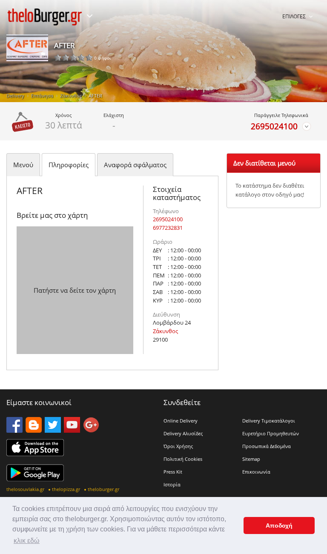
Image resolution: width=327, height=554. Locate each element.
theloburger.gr (103, 489)
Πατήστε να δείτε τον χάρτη (75, 290)
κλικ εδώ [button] (27, 540)
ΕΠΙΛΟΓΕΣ (294, 16)
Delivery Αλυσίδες (183, 433)
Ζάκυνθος (71, 95)
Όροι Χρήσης (178, 446)
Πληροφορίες (69, 164)
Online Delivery (181, 420)
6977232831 (168, 227)
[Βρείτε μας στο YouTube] (72, 430)
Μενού (23, 164)
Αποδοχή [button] (279, 525)
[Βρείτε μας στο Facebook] (14, 430)
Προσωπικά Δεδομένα (266, 446)
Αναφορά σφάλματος (135, 164)
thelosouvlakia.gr (25, 489)
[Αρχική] (44, 17)
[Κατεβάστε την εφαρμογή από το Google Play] (35, 478)
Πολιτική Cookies (183, 459)
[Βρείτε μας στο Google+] (91, 430)
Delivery (15, 95)
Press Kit (173, 471)
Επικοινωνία (256, 471)
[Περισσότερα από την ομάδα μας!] (89, 16)
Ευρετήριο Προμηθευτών (270, 433)
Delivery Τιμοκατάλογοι (268, 420)
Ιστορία (172, 484)
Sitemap (251, 459)
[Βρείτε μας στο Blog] (34, 430)
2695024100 (274, 126)
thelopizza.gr (66, 489)
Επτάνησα (42, 95)
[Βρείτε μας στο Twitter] (53, 430)
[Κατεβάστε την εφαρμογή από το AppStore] (35, 453)
